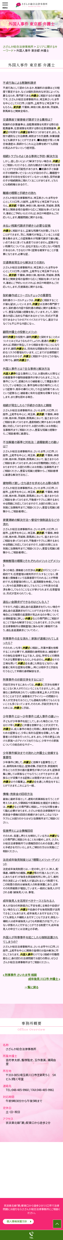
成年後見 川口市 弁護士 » (44, 979)
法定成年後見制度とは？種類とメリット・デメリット (31, 861)
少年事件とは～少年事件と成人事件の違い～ (31, 716)
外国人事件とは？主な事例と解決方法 (26, 368)
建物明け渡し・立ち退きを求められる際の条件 (31, 483)
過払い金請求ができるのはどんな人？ (26, 602)
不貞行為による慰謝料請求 (19, 83)
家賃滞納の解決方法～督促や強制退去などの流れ (31, 522)
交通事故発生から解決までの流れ (24, 262)
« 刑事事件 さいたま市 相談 (20, 975)
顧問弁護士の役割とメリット (20, 332)
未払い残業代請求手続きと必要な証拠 (27, 225)
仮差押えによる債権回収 (18, 830)
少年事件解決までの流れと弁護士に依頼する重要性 (30, 755)
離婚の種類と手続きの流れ (19, 193)
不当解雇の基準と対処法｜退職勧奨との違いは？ (31, 444)
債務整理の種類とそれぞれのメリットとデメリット (31, 563)
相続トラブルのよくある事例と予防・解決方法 (30, 156)
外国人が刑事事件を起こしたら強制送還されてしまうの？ (30, 939)
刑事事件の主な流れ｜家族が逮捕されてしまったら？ (31, 640)
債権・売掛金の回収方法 (18, 794)
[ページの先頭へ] (57, 1224)
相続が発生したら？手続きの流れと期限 (27, 405)
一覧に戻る (31, 987)
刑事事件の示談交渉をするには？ (23, 679)
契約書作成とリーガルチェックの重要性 (27, 295)
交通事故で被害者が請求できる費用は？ (27, 119)
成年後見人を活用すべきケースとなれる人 (29, 900)
